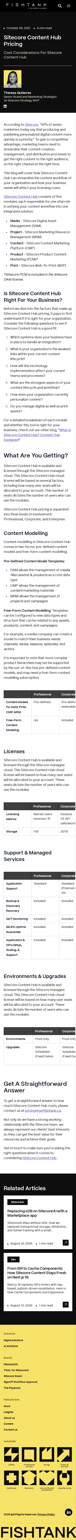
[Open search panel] (59, 6)
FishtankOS (11, 1364)
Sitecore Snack (13, 1376)
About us (9, 1417)
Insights (8, 1412)
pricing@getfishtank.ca (43, 1111)
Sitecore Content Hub (21, 196)
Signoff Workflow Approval (20, 1381)
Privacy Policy (46, 1514)
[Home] (26, 6)
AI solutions (11, 1346)
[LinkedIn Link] (68, 1512)
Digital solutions (13, 1340)
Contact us (10, 1429)
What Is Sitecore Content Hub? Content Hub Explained (37, 435)
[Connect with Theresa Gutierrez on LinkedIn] (5, 106)
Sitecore (31, 124)
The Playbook (12, 1387)
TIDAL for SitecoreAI (16, 1370)
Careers (8, 1423)
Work (7, 1406)
